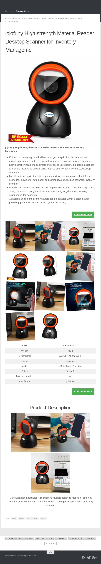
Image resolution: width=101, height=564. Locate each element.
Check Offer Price (83, 215)
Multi (28, 518)
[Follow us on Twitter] (89, 558)
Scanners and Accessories (82, 539)
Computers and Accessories (20, 18)
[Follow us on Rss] (84, 558)
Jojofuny (21, 518)
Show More (50, 543)
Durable (13, 518)
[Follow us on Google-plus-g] (94, 558)
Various (43, 518)
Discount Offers (22, 11)
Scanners (61, 18)
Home (7, 11)
